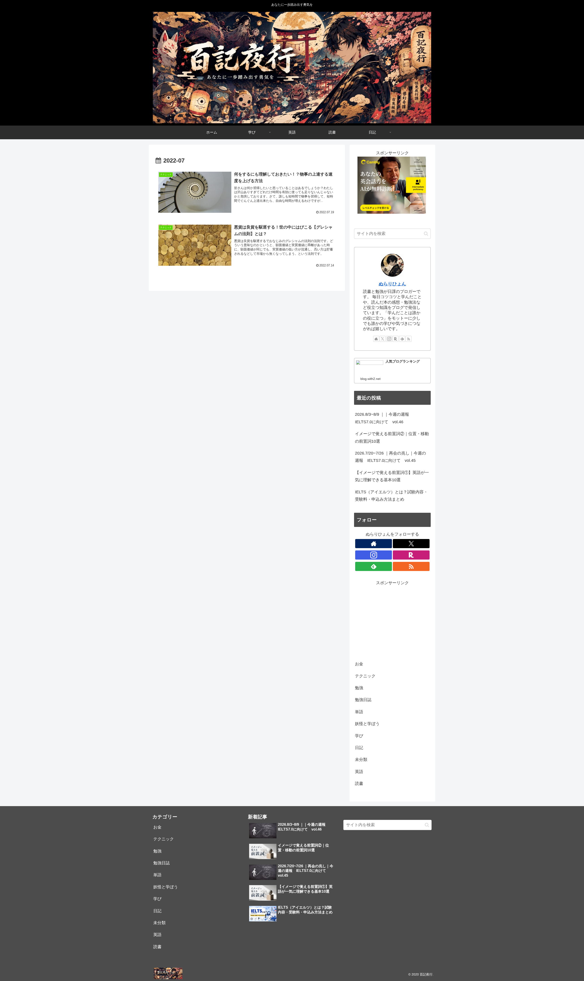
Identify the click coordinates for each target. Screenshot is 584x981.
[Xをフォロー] (383, 339)
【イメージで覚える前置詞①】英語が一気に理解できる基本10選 (392, 476)
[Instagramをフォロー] (389, 339)
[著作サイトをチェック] (376, 339)
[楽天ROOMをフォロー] (396, 339)
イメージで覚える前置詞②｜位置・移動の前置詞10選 (392, 437)
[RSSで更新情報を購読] (409, 339)
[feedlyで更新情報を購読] (402, 339)
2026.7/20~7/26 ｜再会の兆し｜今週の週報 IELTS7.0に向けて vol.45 (390, 457)
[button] (426, 233)
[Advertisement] (392, 619)
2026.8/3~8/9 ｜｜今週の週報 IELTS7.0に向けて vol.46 (384, 418)
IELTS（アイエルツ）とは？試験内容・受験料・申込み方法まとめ (391, 496)
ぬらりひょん (392, 283)
